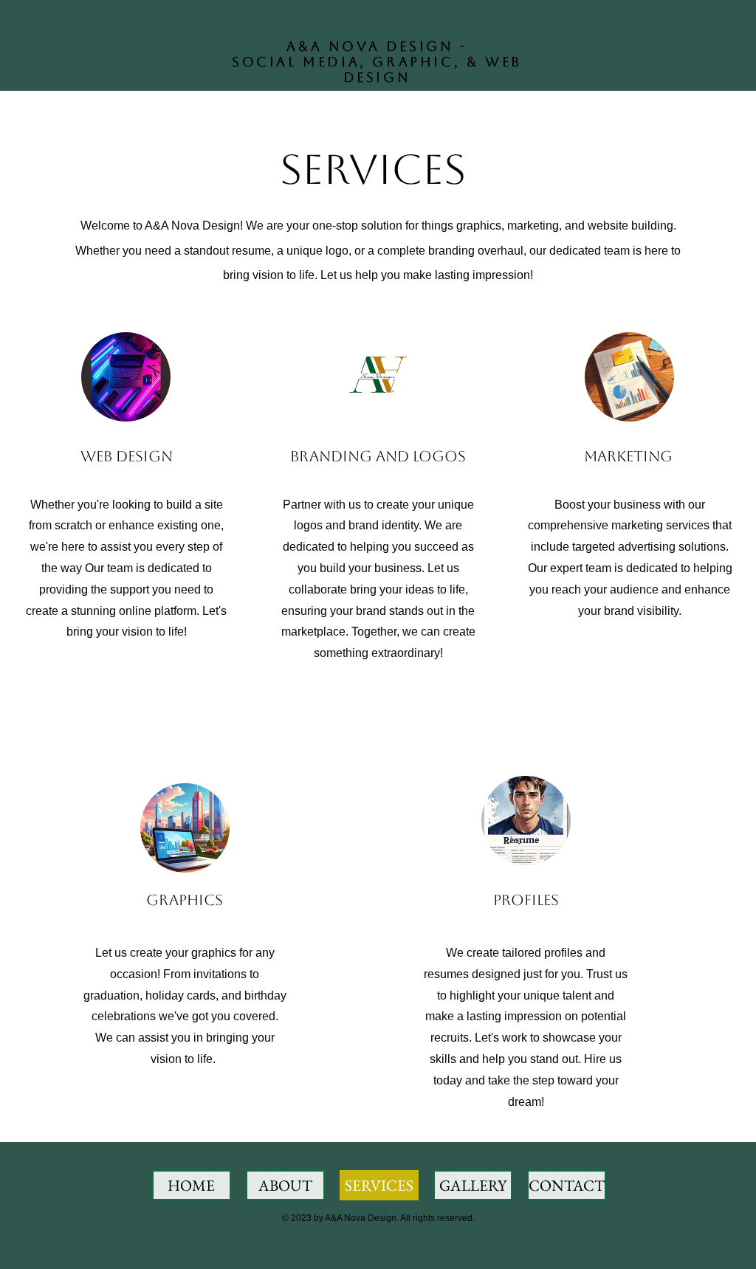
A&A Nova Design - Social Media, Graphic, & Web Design (377, 61)
